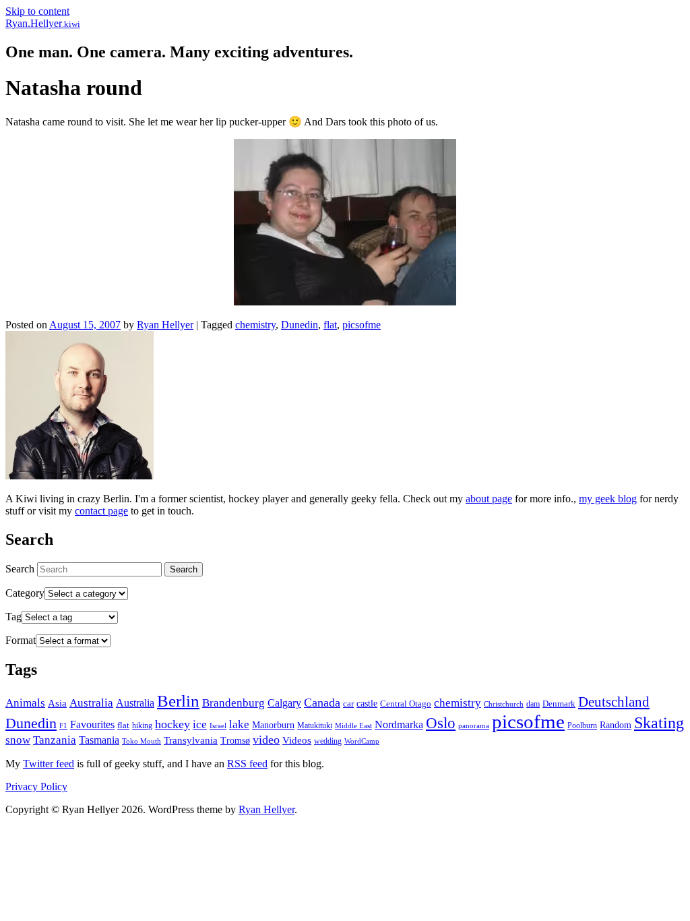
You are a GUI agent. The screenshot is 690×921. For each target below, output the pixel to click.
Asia (57, 703)
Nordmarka (399, 724)
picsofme (361, 324)
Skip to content (37, 11)
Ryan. (42, 23)
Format (20, 640)
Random (615, 724)
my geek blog (608, 498)
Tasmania (99, 740)
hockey (172, 724)
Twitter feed (48, 763)
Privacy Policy (36, 786)
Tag (13, 616)
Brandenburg (233, 702)
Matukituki (314, 725)
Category (24, 593)
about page (489, 498)
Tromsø (235, 741)
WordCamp (361, 741)
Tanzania (54, 740)
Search (19, 568)
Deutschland (614, 702)
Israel (218, 725)
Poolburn (582, 725)
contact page (101, 510)
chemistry (255, 324)
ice (200, 724)
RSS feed (247, 763)
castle (366, 704)
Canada (322, 702)
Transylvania (191, 740)
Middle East (353, 726)
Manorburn (273, 724)
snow (17, 740)
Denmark (558, 704)
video (266, 739)
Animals (25, 702)
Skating (659, 722)
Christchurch (504, 704)
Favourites (92, 724)
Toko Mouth (141, 741)
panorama (473, 725)
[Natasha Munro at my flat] (345, 301)
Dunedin (299, 324)
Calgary (284, 703)
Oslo (441, 723)
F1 (63, 726)
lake (239, 724)
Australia (91, 702)
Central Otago (405, 704)
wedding (328, 741)
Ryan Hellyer (165, 324)
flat (330, 324)
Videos (296, 740)
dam (533, 704)
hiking (142, 725)
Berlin (178, 701)
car (348, 704)
